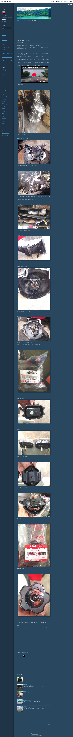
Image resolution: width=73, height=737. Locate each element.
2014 (3, 86)
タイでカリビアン (25, 9)
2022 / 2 (5, 71)
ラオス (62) (3, 108)
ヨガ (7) (3, 94)
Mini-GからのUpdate (23, 40)
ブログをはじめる (5, 36)
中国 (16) (3, 123)
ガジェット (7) (4, 106)
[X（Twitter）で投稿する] (24, 656)
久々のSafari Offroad (27, 700)
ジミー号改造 (25, 678)
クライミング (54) (4, 104)
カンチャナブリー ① (27, 707)
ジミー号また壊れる (27, 692)
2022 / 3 (5, 70)
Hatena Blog (33, 735)
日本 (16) (3, 111)
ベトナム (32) (4, 116)
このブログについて (5, 21)
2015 (3, 84)
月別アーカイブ (6, 67)
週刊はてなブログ (5, 38)
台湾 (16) (3, 113)
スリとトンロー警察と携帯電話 (45, 725)
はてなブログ (4, 35)
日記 (22, 42)
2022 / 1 (5, 72)
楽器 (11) (3, 101)
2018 (3, 79)
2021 (3, 74)
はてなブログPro (4, 40)
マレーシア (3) (4, 118)
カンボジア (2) (4, 121)
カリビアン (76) (4, 96)
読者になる (70, 4)
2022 (3, 69)
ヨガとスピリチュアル (6, 47)
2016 (3, 82)
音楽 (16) (3, 103)
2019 (3, 77)
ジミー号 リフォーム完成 (27, 685)
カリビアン (19, 42)
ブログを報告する (39, 735)
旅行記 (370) (4, 99)
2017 (3, 81)
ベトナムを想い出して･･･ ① (24, 725)
